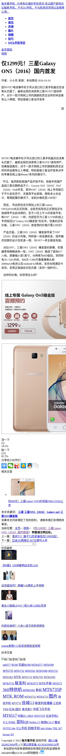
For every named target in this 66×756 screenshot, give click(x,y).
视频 (11, 34)
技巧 (11, 38)
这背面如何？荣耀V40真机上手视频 (22, 585)
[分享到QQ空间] (23, 465)
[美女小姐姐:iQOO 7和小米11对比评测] (9, 599)
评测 (11, 26)
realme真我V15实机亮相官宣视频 (20, 645)
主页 (17, 528)
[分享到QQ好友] (29, 465)
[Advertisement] (29, 130)
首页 (11, 18)
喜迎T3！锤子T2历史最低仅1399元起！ (35, 536)
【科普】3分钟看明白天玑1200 (19, 565)
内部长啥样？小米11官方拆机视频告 (23, 625)
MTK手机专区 (16, 42)
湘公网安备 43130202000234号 (41, 744)
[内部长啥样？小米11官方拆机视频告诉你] (9, 619)
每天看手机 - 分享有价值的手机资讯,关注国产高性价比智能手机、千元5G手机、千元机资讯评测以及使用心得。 (32, 7)
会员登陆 (6, 49)
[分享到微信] (10, 465)
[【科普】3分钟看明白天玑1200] (9, 558)
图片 (11, 30)
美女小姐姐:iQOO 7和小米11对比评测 (23, 605)
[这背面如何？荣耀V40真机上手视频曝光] (9, 579)
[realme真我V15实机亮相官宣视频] (9, 639)
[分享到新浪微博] (17, 465)
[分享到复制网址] (36, 465)
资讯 (11, 22)
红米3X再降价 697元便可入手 (29, 540)
